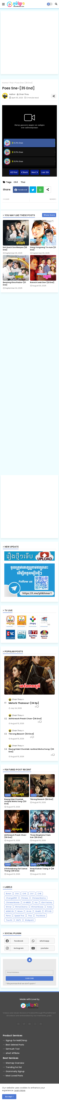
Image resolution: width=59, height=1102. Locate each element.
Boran (8, 893)
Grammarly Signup (15, 1071)
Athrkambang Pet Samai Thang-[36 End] (15, 870)
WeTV (18, 920)
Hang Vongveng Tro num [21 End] (43, 248)
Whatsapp (40, 189)
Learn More (19, 1090)
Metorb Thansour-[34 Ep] (24, 703)
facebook (18, 941)
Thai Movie (40, 915)
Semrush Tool (12, 1048)
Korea (49, 907)
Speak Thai (19, 915)
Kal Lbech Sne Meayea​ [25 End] (15, 248)
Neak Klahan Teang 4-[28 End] (42, 870)
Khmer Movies (37, 907)
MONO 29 (10, 911)
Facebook (22, 189)
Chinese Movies (12, 902)
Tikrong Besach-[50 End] (21, 734)
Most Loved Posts (14, 1075)
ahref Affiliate (12, 1053)
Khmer (8, 907)
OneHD (38, 911)
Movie (19, 911)
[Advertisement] (29, 42)
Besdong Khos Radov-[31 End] (14, 283)
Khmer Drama (21, 907)
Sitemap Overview (15, 1063)
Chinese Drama (39, 898)
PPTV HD (48, 911)
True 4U (9, 920)
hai (36, 902)
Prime (8, 915)
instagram (18, 948)
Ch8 (39, 893)
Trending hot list (14, 1067)
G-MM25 (27, 902)
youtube (44, 948)
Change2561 (11, 898)
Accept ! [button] (9, 1096)
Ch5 (24, 893)
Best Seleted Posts (15, 1044)
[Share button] (47, 189)
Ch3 (16, 182)
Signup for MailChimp (16, 1040)
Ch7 (32, 893)
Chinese (24, 898)
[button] (56, 4)
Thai (11, 82)
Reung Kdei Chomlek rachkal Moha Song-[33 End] (31, 750)
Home (5, 82)
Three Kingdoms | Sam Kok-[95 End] (40, 836)
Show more (49, 215)
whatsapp (44, 941)
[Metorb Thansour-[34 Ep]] (29, 675)
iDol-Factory (46, 902)
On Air (28, 911)
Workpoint (29, 920)
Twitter (33, 189)
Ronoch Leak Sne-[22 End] (42, 282)
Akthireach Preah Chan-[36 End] (25, 718)
